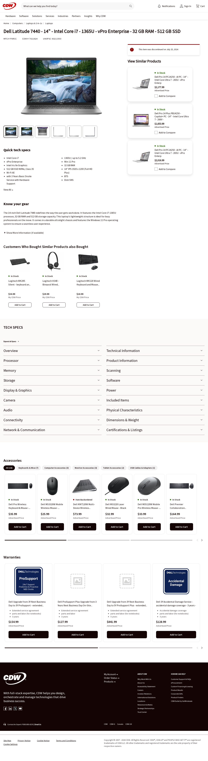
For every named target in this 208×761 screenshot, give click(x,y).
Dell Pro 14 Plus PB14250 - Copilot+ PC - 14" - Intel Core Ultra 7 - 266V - (172, 116)
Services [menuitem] (50, 16)
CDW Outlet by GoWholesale (181, 701)
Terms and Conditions (66, 740)
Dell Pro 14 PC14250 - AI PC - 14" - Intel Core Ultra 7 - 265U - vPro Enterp (171, 79)
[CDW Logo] (8, 6)
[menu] (166, 6)
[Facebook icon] (5, 708)
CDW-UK (128, 724)
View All (8, 189)
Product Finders (177, 697)
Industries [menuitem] (63, 16)
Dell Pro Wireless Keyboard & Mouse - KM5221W (19, 506)
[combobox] (73, 6)
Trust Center (142, 712)
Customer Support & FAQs (181, 679)
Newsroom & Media (144, 705)
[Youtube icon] (20, 708)
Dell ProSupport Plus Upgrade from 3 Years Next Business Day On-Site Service (77, 603)
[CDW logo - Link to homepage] (8, 6)
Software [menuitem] (23, 16)
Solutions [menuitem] (37, 16)
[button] (200, 6)
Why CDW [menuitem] (101, 16)
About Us (141, 683)
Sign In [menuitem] (187, 6)
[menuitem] (159, 6)
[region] (104, 282)
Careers (140, 690)
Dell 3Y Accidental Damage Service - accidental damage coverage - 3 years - (176, 603)
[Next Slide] (201, 540)
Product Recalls (177, 690)
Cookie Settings (11, 744)
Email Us (38, 724)
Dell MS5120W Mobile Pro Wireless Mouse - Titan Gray (149, 506)
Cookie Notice (43, 740)
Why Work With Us (144, 679)
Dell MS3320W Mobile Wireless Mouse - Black (52, 506)
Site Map (7, 740)
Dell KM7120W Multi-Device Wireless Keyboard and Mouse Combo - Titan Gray (84, 506)
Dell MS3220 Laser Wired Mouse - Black (115, 506)
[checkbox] (156, 95)
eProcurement (176, 683)
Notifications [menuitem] (168, 6)
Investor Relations (144, 694)
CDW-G (112, 724)
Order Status (111, 677)
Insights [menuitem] (88, 16)
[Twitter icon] (15, 708)
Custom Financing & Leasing (182, 686)
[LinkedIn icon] (10, 708)
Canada (120, 724)
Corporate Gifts (177, 694)
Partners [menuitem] (76, 16)
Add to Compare (167, 95)
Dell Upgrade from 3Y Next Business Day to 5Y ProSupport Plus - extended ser (126, 603)
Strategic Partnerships (145, 708)
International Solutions (146, 697)
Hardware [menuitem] (10, 16)
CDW (106, 724)
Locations (141, 701)
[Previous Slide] (197, 540)
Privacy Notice (24, 740)
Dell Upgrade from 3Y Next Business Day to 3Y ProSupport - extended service (27, 603)
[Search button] (130, 6)
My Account (110, 674)
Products (109, 681)
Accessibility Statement (146, 686)
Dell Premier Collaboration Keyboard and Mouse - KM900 (181, 506)
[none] (10, 16)
